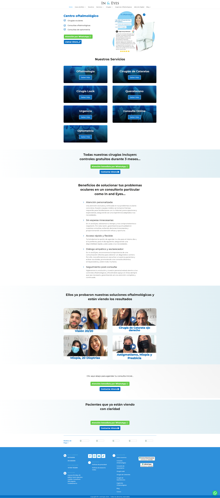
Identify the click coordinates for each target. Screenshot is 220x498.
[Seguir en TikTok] (103, 456)
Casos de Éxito (79, 7)
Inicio (71, 7)
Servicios (99, 7)
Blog (147, 7)
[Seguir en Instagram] (94, 456)
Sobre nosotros (121, 457)
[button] (215, 493)
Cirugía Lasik (121, 471)
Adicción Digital (139, 7)
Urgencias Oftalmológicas (123, 7)
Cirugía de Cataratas (123, 474)
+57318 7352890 (73, 468)
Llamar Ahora (71, 42)
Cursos (119, 492)
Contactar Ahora (109, 172)
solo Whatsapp (73, 465)
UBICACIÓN (71, 472)
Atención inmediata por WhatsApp (109, 166)
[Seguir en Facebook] (90, 456)
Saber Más (85, 77)
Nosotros (91, 7)
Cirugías (108, 7)
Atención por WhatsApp (77, 36)
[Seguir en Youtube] (99, 456)
